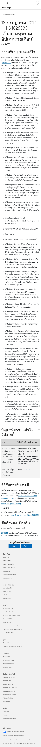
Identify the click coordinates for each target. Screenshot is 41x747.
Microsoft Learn (7, 680)
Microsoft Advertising (8, 660)
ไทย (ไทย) (8, 728)
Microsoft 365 (6, 571)
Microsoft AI (6, 643)
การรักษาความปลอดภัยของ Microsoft (12, 646)
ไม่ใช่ (26, 546)
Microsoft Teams (7, 667)
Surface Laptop (6, 560)
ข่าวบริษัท (5, 715)
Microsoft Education (8, 608)
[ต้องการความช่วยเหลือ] (8, 3)
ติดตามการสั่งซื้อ (7, 598)
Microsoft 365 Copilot (8, 663)
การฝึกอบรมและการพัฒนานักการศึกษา (13, 626)
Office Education (7, 622)
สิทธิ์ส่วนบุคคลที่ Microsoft (9, 718)
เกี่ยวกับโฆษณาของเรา (20, 743)
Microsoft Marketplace (9, 691)
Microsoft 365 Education (9, 619)
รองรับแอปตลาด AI (8, 684)
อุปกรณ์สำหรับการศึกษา (9, 612)
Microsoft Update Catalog (11, 503)
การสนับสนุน (6, 8)
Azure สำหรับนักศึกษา (8, 633)
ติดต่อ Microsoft (7, 740)
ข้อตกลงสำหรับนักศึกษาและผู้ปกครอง (12, 629)
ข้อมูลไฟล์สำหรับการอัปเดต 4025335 (24, 515)
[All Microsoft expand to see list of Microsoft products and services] (2, 3)
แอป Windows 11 (7, 578)
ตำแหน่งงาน (6, 711)
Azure (4, 650)
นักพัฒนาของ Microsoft (9, 677)
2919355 (4, 533)
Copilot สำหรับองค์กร (8, 564)
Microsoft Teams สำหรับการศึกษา (11, 615)
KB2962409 (27, 469)
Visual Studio (6, 701)
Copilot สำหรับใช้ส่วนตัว (9, 567)
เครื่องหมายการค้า (7, 743)
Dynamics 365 (6, 653)
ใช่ (14, 546)
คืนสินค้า (5, 595)
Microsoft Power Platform (9, 694)
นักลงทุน (5, 722)
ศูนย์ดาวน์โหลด (7, 591)
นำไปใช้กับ (6, 44)
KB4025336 (6, 63)
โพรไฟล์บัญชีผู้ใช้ (7, 588)
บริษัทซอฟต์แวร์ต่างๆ (8, 698)
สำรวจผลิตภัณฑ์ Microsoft (9, 574)
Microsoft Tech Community (10, 687)
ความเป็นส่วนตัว (16, 740)
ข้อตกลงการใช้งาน (27, 740)
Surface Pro (6, 557)
